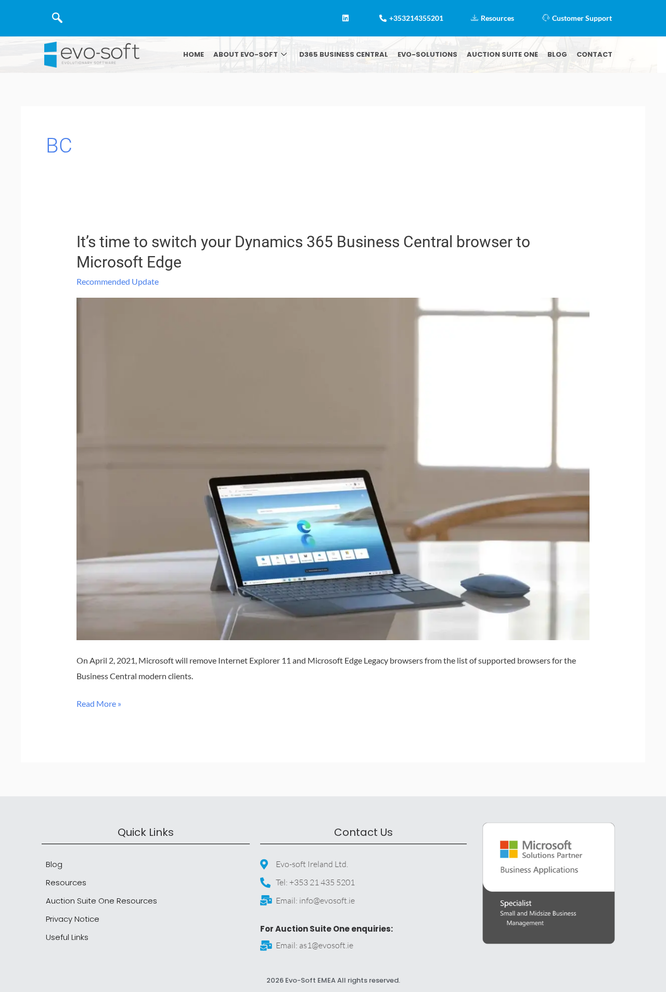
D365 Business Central (343, 54)
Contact (594, 54)
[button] (57, 18)
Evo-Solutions (427, 54)
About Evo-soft (245, 54)
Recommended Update (117, 281)
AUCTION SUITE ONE (502, 54)
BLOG (557, 54)
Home (193, 54)
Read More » (98, 702)
